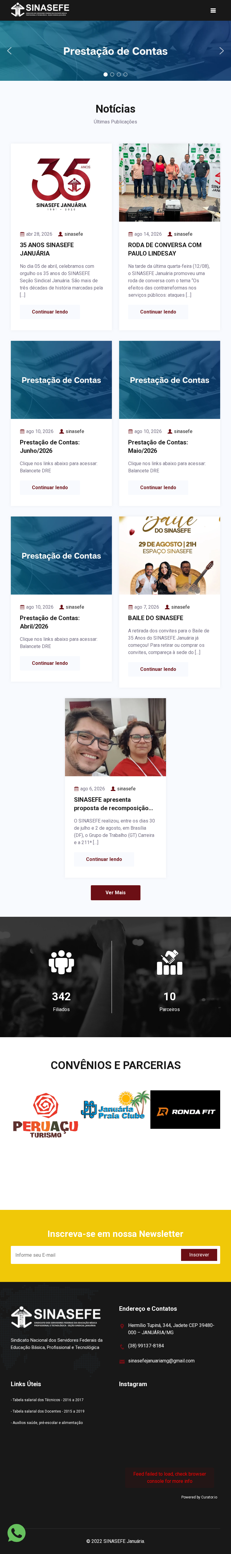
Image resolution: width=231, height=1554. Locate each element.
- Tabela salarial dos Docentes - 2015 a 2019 (48, 1411)
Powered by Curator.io (199, 1497)
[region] (115, 51)
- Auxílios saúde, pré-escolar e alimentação (47, 1423)
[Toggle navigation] (213, 10)
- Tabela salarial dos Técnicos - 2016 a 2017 (47, 1400)
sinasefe (73, 234)
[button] (115, 51)
